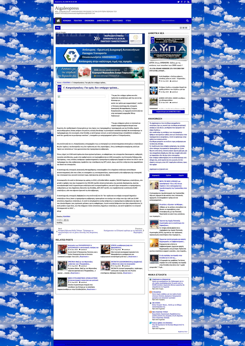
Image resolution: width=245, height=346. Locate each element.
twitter (178, 2)
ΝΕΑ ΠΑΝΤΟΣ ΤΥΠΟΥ (160, 312)
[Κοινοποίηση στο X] (63, 220)
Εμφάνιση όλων (182, 331)
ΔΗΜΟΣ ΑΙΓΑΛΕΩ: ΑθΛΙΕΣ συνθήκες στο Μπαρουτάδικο (172, 99)
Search (187, 20)
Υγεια (128, 21)
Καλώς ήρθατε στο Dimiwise (162, 323)
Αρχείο (181, 175)
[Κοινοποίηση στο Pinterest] (67, 220)
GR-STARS (156, 303)
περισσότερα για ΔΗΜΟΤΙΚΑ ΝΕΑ (168, 112)
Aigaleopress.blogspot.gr (161, 279)
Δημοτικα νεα (103, 21)
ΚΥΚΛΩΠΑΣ (156, 292)
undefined (84, 249)
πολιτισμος (118, 21)
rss (188, 2)
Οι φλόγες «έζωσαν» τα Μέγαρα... (171, 204)
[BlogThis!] (60, 220)
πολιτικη (78, 21)
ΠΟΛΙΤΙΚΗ (66, 216)
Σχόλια (168, 175)
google (185, 2)
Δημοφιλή (155, 175)
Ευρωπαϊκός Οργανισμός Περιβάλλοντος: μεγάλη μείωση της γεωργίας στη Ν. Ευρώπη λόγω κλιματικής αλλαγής (167, 316)
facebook (181, 2)
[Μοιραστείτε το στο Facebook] (65, 220)
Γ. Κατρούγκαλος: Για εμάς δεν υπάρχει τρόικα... (91, 87)
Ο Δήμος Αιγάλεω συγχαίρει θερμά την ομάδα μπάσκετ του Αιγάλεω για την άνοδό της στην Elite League (173, 88)
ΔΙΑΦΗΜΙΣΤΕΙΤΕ (95, 2)
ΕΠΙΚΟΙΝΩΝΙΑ (83, 2)
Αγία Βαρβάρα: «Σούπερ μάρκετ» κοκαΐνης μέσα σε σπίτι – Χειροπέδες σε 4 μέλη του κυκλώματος (172, 78)
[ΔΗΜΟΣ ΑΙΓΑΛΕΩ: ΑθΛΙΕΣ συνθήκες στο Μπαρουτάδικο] (153, 101)
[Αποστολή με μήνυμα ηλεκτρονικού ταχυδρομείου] (58, 220)
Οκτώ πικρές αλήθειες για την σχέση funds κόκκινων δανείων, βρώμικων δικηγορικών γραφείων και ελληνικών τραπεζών (166, 296)
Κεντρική (58, 21)
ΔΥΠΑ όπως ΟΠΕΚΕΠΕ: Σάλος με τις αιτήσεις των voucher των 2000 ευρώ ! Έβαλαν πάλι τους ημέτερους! (166, 64)
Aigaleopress (67, 8)
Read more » (84, 257)
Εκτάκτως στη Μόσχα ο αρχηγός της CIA (80, 27)
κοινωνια (67, 21)
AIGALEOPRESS (184, 344)
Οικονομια (89, 21)
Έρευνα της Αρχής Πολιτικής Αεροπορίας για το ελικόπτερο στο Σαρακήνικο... (172, 223)
